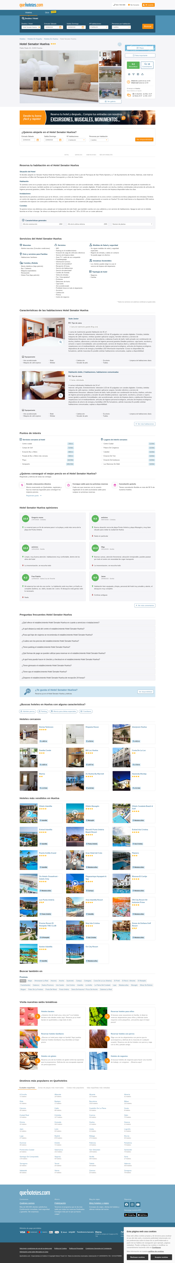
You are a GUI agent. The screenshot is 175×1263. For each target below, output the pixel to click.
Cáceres (23, 1108)
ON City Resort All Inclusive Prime (139, 901)
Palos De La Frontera (35, 989)
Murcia (126, 1136)
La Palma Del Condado (102, 985)
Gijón (126, 1115)
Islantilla (80, 985)
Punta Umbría (64, 989)
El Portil (117, 981)
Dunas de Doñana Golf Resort (141, 924)
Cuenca (92, 1115)
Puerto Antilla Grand (47, 853)
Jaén (21, 1129)
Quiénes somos (27, 1203)
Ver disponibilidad (144, 139)
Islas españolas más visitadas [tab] (98, 1088)
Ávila (21, 1101)
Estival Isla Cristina (140, 830)
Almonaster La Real (41, 981)
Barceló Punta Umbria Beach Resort (95, 831)
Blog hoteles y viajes (99, 1203)
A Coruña (23, 1094)
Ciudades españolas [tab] (27, 1088)
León (56, 1129)
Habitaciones (91, 154)
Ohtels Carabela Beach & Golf (142, 807)
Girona (22, 1122)
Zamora (92, 1170)
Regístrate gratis (32, 496)
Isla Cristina (70, 985)
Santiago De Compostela (29, 1157)
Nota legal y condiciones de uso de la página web (36, 1248)
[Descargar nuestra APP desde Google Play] (130, 1215)
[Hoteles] (37, 4)
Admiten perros (29, 711)
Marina (42, 774)
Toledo (91, 1163)
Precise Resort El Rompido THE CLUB (47, 924)
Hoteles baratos (47, 1011)
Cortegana (87, 981)
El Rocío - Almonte (128, 981)
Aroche (61, 981)
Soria (126, 1157)
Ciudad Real (24, 1115)
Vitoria (57, 1170)
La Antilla (89, 985)
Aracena (53, 981)
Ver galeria (111, 101)
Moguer (23, 989)
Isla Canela (60, 985)
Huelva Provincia (47, 985)
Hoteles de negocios (119, 1056)
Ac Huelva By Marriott (95, 774)
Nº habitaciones (95, 24)
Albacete (58, 1094)
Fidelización (60, 1203)
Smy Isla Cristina (93, 923)
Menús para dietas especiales (65, 711)
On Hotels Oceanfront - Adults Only (48, 877)
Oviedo (57, 1143)
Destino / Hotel (27, 24)
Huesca (127, 1122)
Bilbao (126, 1101)
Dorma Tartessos (46, 727)
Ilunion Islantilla (45, 947)
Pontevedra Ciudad (27, 1150)
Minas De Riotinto (146, 985)
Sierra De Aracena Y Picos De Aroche (84, 989)
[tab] (87, 622)
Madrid (57, 1136)
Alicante (92, 1094)
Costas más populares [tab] (75, 1088)
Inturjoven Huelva (139, 727)
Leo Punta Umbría (46, 900)
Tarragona (23, 1163)
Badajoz (58, 1101)
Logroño (127, 1129)
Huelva (92, 1122)
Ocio (47, 13)
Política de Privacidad (76, 1248)
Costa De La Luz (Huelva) (103, 981)
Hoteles (22, 39)
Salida (73, 24)
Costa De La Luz (139, 750)
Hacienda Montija (139, 774)
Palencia (92, 1143)
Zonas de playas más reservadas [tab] (51, 1088)
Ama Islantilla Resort (94, 900)
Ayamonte (70, 981)
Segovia (58, 1157)
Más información (106, 154)
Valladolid (23, 1170)
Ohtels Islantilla (45, 806)
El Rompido (142, 981)
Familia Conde (45, 750)
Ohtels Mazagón (92, 806)
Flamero (135, 853)
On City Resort (92, 947)
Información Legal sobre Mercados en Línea (34, 1252)
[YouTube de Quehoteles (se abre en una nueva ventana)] (138, 1204)
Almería (127, 1094)
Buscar (148, 26)
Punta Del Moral (51, 989)
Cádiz (57, 1108)
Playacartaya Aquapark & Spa (96, 877)
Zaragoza (127, 1170)
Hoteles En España (35, 39)
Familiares (87, 711)
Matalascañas (124, 985)
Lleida (91, 1129)
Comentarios (147, 65)
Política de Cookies (60, 1248)
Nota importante (141, 55)
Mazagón (134, 985)
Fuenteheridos (25, 985)
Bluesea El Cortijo (139, 876)
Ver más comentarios (146, 605)
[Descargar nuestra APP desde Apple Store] (142, 1215)
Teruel (57, 1163)
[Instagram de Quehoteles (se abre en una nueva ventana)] (132, 1204)
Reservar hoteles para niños (122, 1011)
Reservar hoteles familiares (52, 1034)
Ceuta (126, 1108)
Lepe (114, 985)
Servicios (78, 154)
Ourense (23, 1143)
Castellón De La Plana (97, 1108)
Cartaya (79, 981)
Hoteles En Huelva (51, 39)
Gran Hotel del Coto (94, 853)
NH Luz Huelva (92, 750)
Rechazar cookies (137, 1257)
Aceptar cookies (161, 1257)
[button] (148, 5)
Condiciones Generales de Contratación (99, 1248)
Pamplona (128, 1143)
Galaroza (36, 985)
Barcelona (93, 1101)
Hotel (66, 154)
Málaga (92, 1136)
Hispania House (92, 727)
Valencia (127, 1163)
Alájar (30, 981)
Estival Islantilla (45, 830)
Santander (128, 1150)
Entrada (50, 24)
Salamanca (59, 1150)
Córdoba (58, 1115)
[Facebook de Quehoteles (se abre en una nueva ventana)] (126, 1204)
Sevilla (91, 1157)
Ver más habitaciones (146, 424)
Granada (58, 1122)
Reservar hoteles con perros (122, 1034)
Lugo (21, 1136)
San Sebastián (94, 1150)
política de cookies (156, 1251)
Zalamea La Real (106, 989)
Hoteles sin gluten (48, 1056)
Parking (44, 711)
